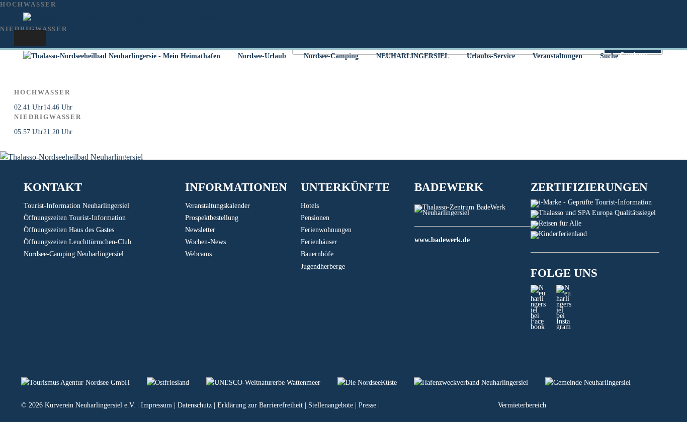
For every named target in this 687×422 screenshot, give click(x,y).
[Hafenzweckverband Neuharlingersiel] (479, 382)
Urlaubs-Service (491, 56)
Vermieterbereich (522, 405)
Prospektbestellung (211, 218)
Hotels (310, 205)
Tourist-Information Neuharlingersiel (76, 205)
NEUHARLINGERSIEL (412, 56)
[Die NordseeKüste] (375, 382)
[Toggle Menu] (30, 38)
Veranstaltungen (557, 56)
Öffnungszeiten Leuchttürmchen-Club (77, 242)
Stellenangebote (330, 405)
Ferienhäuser (319, 242)
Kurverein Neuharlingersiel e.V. (90, 405)
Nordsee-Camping (331, 56)
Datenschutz (195, 405)
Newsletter (200, 230)
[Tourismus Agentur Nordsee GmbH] (84, 382)
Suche (609, 56)
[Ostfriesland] (176, 382)
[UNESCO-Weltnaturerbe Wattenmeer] (271, 382)
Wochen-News (205, 242)
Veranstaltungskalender (217, 205)
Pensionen (315, 218)
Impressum (156, 405)
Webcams (198, 254)
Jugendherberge (323, 266)
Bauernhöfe (317, 254)
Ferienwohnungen (326, 230)
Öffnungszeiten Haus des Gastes (69, 230)
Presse (367, 405)
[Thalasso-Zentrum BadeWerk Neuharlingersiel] (472, 213)
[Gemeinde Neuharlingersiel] (595, 382)
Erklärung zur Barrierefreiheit (260, 405)
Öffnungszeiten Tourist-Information (75, 218)
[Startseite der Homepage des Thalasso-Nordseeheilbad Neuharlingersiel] (121, 56)
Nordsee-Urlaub (262, 56)
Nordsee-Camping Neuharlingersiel (74, 254)
